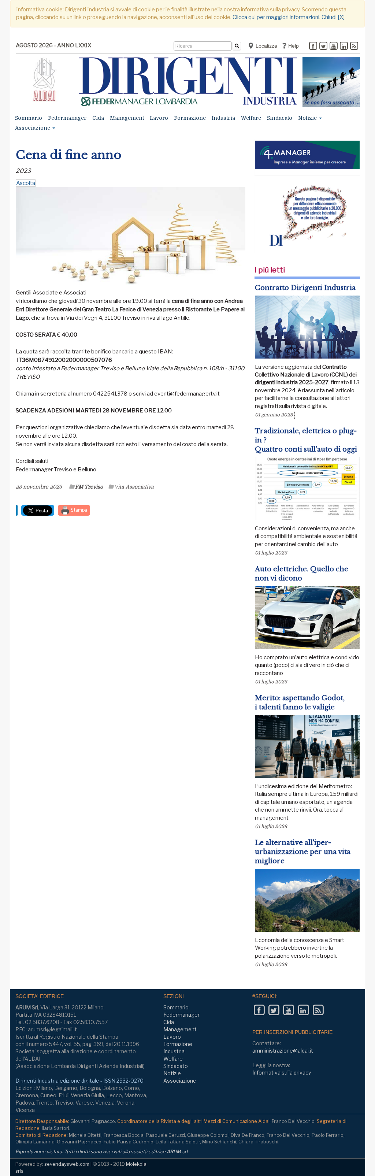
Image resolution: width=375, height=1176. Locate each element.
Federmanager (67, 118)
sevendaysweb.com (66, 1164)
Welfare (251, 118)
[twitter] (323, 46)
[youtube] (333, 46)
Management (127, 118)
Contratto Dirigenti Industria (305, 288)
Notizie (308, 118)
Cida (98, 118)
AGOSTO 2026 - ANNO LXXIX (53, 45)
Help (293, 46)
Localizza (265, 46)
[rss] (354, 46)
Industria (223, 118)
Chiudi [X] (333, 17)
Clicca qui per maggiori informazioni (276, 17)
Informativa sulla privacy (281, 1072)
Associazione (33, 128)
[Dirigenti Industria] (188, 81)
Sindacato (279, 118)
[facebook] (313, 46)
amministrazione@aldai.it (282, 1050)
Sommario (28, 118)
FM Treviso (89, 487)
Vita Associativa (134, 487)
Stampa (78, 510)
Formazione (190, 118)
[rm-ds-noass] (331, 82)
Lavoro (159, 118)
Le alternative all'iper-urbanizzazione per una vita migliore (302, 852)
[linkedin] (344, 46)
